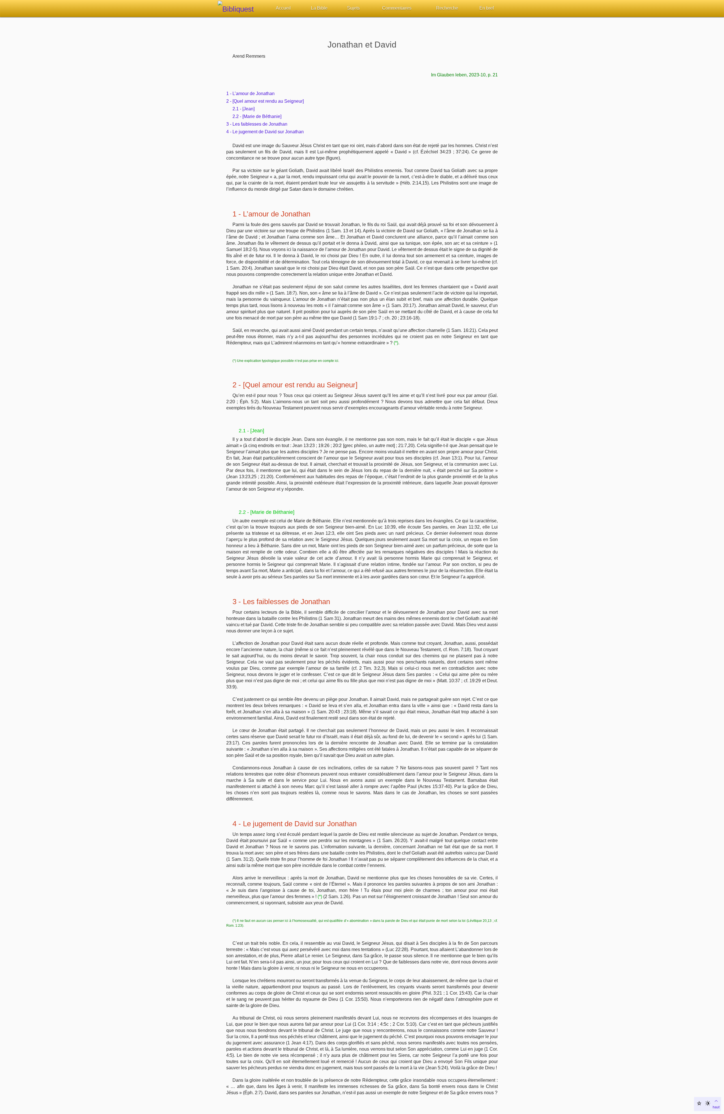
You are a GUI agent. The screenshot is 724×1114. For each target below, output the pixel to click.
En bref (486, 8)
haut (716, 1107)
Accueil (283, 8)
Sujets (353, 8)
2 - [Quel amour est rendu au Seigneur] (265, 101)
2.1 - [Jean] (243, 108)
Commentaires (396, 8)
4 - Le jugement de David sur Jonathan (265, 131)
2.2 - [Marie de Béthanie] (256, 116)
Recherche (447, 8)
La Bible (319, 8)
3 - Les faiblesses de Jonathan (256, 124)
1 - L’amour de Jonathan (250, 93)
